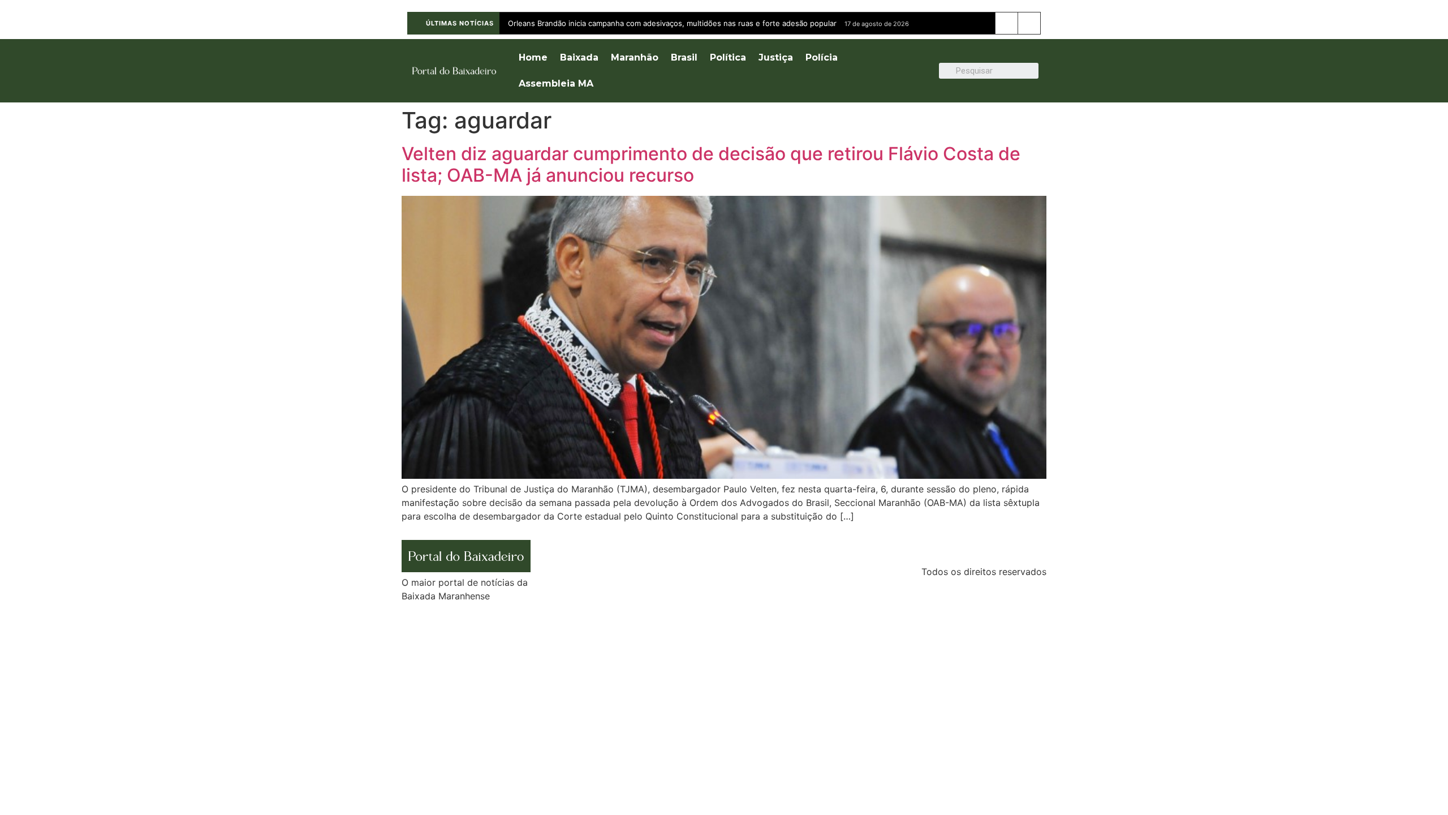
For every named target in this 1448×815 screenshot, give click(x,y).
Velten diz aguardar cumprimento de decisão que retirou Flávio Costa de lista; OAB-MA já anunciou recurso (711, 164)
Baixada (579, 57)
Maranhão (634, 57)
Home (533, 57)
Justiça (776, 57)
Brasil (684, 57)
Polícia (821, 57)
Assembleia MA (556, 83)
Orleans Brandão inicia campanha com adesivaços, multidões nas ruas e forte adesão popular (672, 23)
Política (728, 57)
